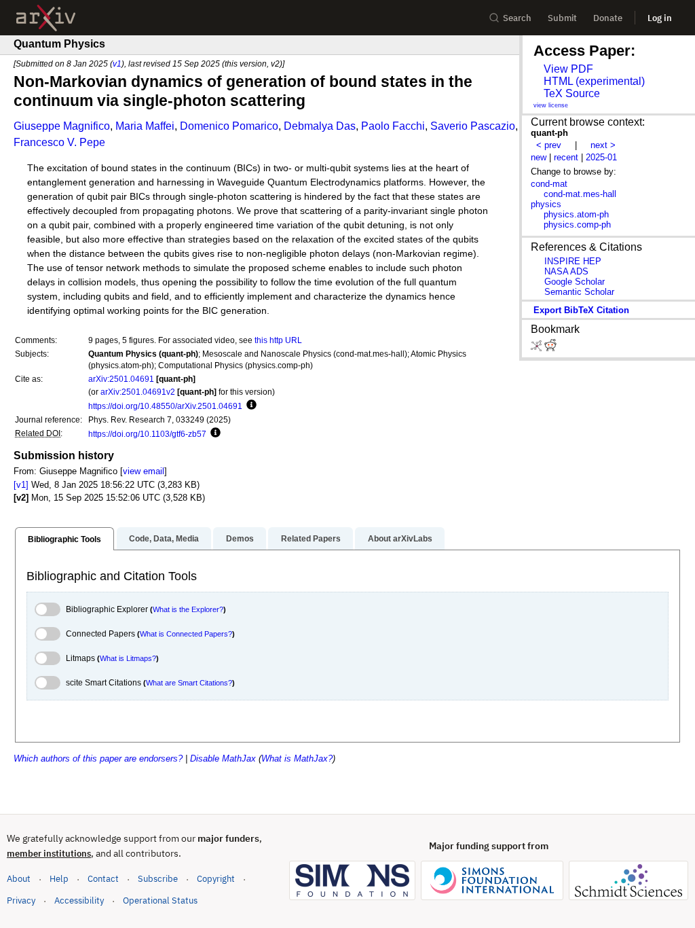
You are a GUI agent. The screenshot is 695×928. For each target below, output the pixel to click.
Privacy (21, 900)
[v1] (21, 485)
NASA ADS (566, 271)
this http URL (278, 340)
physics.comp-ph (577, 224)
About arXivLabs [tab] (400, 538)
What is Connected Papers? (186, 634)
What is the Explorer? (188, 609)
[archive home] (45, 18)
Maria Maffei (144, 126)
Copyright (216, 879)
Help (59, 879)
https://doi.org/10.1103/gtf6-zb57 (147, 433)
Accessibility (79, 900)
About (19, 879)
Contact (103, 879)
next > (603, 145)
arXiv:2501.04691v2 (137, 391)
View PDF (568, 69)
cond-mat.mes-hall (580, 194)
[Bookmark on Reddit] (550, 348)
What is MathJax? (297, 758)
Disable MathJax (223, 758)
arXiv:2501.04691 (121, 378)
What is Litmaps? (128, 658)
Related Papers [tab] (311, 538)
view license (550, 105)
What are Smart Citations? (189, 683)
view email (143, 471)
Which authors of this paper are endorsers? (98, 758)
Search (517, 18)
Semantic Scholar (579, 292)
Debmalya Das (320, 126)
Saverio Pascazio (472, 126)
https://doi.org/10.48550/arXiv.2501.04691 (165, 405)
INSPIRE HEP (572, 261)
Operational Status (160, 900)
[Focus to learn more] (249, 405)
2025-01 (601, 157)
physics (546, 204)
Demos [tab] (240, 538)
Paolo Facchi (393, 126)
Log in (659, 18)
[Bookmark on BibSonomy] (537, 348)
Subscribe (158, 879)
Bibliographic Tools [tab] (64, 539)
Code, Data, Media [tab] (164, 538)
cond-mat (549, 184)
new (538, 157)
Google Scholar (574, 281)
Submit (562, 18)
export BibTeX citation (581, 310)
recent (566, 157)
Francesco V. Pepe (59, 142)
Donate (607, 18)
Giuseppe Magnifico (62, 126)
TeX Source (572, 93)
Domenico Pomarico (229, 126)
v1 (117, 63)
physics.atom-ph (576, 214)
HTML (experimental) (594, 81)
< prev (548, 145)
